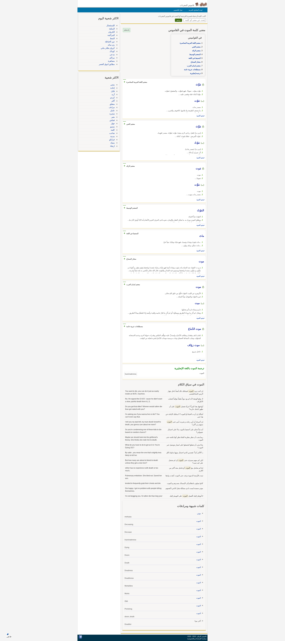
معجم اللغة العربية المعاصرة (190, 43)
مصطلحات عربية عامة (192, 69)
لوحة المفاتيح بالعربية (195, 10)
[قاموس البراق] (201, 4)
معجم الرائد (196, 51)
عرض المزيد (200, 116)
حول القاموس (178, 10)
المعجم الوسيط (195, 54)
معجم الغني (196, 47)
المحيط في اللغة (195, 58)
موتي (199, 513)
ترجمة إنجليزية (195, 73)
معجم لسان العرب (194, 66)
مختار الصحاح (196, 62)
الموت (198, 521)
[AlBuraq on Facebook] (80, 638)
